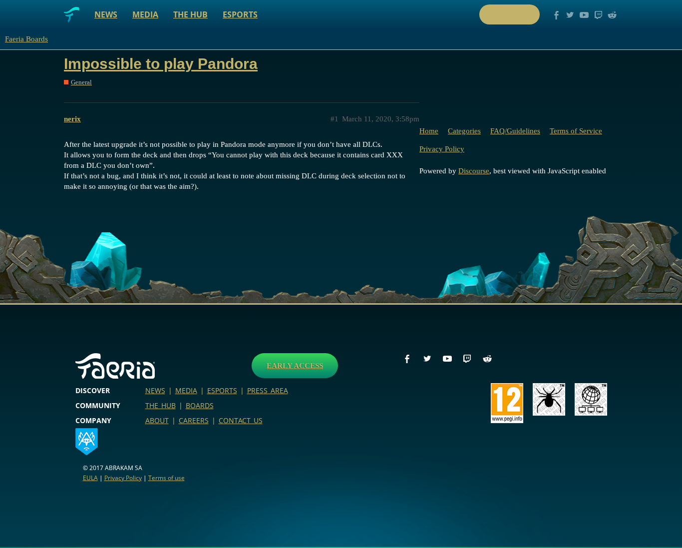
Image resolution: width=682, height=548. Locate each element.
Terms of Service (576, 131)
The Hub (190, 14)
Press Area (267, 390)
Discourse (473, 171)
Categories (464, 131)
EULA (90, 478)
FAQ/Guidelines (515, 131)
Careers (194, 420)
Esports (240, 14)
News (105, 14)
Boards (200, 405)
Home (428, 131)
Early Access (295, 366)
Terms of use (166, 478)
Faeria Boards (26, 39)
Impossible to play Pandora (161, 63)
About (157, 420)
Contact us (241, 420)
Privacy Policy (441, 149)
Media (145, 14)
